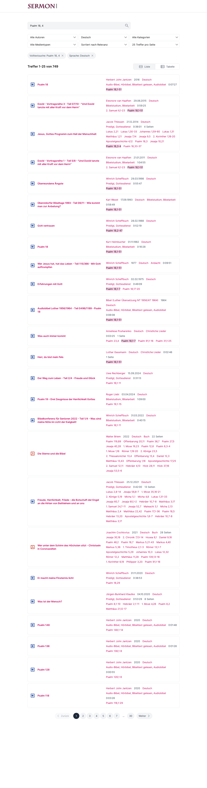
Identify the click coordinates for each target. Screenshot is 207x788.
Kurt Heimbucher (115, 241)
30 (130, 715)
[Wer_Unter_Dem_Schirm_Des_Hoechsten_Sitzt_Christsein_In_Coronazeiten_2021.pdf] (32, 547)
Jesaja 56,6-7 (131, 491)
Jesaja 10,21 (157, 141)
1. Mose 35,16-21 (150, 491)
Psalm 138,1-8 (114, 650)
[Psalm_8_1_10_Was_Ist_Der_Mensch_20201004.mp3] (32, 601)
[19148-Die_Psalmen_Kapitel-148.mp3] (32, 625)
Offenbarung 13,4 (144, 456)
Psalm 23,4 (112, 340)
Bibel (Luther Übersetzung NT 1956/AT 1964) (132, 300)
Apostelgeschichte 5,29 (119, 551)
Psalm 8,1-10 (113, 603)
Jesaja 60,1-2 (129, 501)
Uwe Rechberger (115, 373)
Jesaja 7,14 (130, 136)
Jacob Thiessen (115, 121)
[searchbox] (79, 25)
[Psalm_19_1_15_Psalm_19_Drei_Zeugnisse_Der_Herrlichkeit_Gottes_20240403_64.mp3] (32, 399)
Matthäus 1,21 (114, 136)
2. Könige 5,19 (114, 496)
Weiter (142, 715)
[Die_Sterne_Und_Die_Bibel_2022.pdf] (32, 453)
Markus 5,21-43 (145, 542)
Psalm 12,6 (147, 446)
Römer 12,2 (112, 556)
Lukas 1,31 (168, 131)
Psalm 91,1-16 (145, 340)
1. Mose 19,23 (131, 446)
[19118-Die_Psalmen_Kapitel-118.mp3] (32, 695)
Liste (147, 66)
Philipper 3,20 (134, 561)
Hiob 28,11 (149, 465)
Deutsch (147, 79)
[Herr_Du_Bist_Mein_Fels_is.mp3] (32, 357)
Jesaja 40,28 (113, 446)
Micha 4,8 (143, 496)
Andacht (155, 262)
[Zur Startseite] (42, 6)
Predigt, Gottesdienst (118, 126)
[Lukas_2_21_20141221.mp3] (32, 134)
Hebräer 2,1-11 (131, 603)
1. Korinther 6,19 (115, 561)
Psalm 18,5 (168, 511)
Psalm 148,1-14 (114, 629)
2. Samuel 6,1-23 (115, 110)
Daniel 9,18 (165, 537)
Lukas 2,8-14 (113, 491)
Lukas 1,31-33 (159, 496)
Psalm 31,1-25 (163, 340)
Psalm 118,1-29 (114, 702)
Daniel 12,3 (163, 456)
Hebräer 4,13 (133, 465)
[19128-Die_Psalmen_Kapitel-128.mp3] (32, 669)
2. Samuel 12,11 (114, 465)
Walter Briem (113, 436)
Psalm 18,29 (113, 582)
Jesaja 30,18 (113, 537)
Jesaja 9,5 (145, 136)
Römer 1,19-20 (130, 451)
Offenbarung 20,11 (133, 441)
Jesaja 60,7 (112, 501)
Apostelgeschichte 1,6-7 (139, 516)
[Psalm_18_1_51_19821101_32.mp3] (32, 246)
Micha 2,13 (166, 506)
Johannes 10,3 (144, 551)
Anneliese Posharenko (118, 331)
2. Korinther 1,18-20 (164, 136)
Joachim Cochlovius (117, 532)
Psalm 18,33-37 (132, 146)
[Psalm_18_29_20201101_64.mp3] (32, 577)
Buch (146, 436)
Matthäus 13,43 (115, 460)
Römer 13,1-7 (153, 547)
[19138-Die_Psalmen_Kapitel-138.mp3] (32, 646)
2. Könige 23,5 (149, 451)
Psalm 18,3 (141, 141)
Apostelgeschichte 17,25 (162, 460)
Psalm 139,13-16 (150, 556)
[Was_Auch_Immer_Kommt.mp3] (32, 336)
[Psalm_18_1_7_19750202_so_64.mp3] (32, 284)
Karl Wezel (112, 199)
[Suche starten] (127, 26)
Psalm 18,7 (127, 542)
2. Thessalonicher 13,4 (119, 456)
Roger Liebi (112, 394)
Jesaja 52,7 (134, 506)
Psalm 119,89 (113, 441)
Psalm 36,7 (153, 441)
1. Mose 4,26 (149, 603)
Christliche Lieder (156, 331)
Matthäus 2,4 (113, 511)
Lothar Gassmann (116, 352)
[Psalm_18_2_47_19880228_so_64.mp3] (32, 225)
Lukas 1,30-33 (129, 131)
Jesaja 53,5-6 (114, 470)
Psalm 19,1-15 (114, 404)
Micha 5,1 (130, 496)
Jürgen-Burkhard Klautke (120, 594)
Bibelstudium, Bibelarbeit (120, 105)
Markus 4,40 (163, 542)
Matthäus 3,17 (167, 501)
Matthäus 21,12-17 (116, 608)
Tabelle (170, 66)
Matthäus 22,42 (133, 511)
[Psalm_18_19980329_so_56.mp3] (32, 183)
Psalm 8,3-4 (163, 446)
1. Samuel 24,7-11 (116, 506)
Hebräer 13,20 (114, 516)
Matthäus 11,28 (130, 556)
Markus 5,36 (113, 547)
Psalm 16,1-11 (113, 383)
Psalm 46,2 (112, 542)
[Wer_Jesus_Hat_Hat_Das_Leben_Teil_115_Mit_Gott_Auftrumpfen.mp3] (32, 265)
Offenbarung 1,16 (136, 460)
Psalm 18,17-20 (131, 288)
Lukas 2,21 (112, 131)
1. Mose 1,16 (112, 451)
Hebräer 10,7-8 (148, 501)
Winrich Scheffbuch (117, 178)
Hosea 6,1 (151, 537)
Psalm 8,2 (164, 603)
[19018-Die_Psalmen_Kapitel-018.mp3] (32, 84)
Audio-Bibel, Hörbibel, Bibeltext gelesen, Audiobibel (136, 84)
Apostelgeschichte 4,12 (119, 141)
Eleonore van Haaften (118, 100)
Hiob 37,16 (163, 465)
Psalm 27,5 (168, 441)
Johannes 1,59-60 (149, 131)
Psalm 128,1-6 (114, 676)
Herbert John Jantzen (118, 79)
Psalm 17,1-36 (152, 511)
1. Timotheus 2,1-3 (133, 547)
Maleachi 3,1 (151, 506)
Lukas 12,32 (162, 551)
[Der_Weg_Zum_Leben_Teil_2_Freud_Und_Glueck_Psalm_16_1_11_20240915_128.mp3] (32, 378)
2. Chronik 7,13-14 (133, 537)
